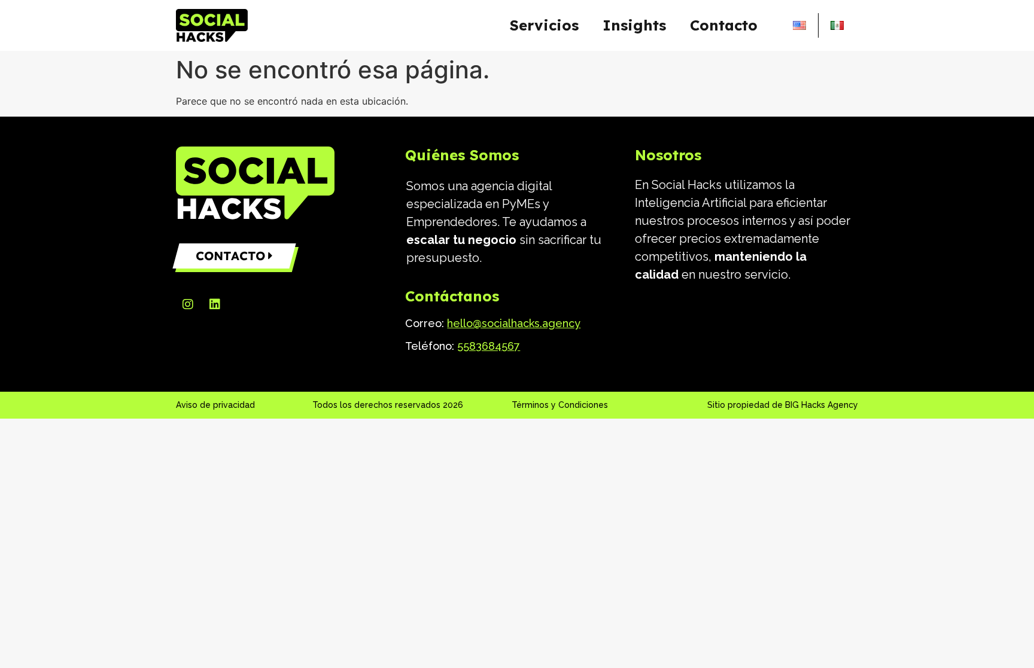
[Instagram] (188, 304)
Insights (634, 25)
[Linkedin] (215, 304)
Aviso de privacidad (215, 405)
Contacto (724, 25)
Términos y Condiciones (560, 405)
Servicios (544, 25)
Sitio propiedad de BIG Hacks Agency (782, 405)
